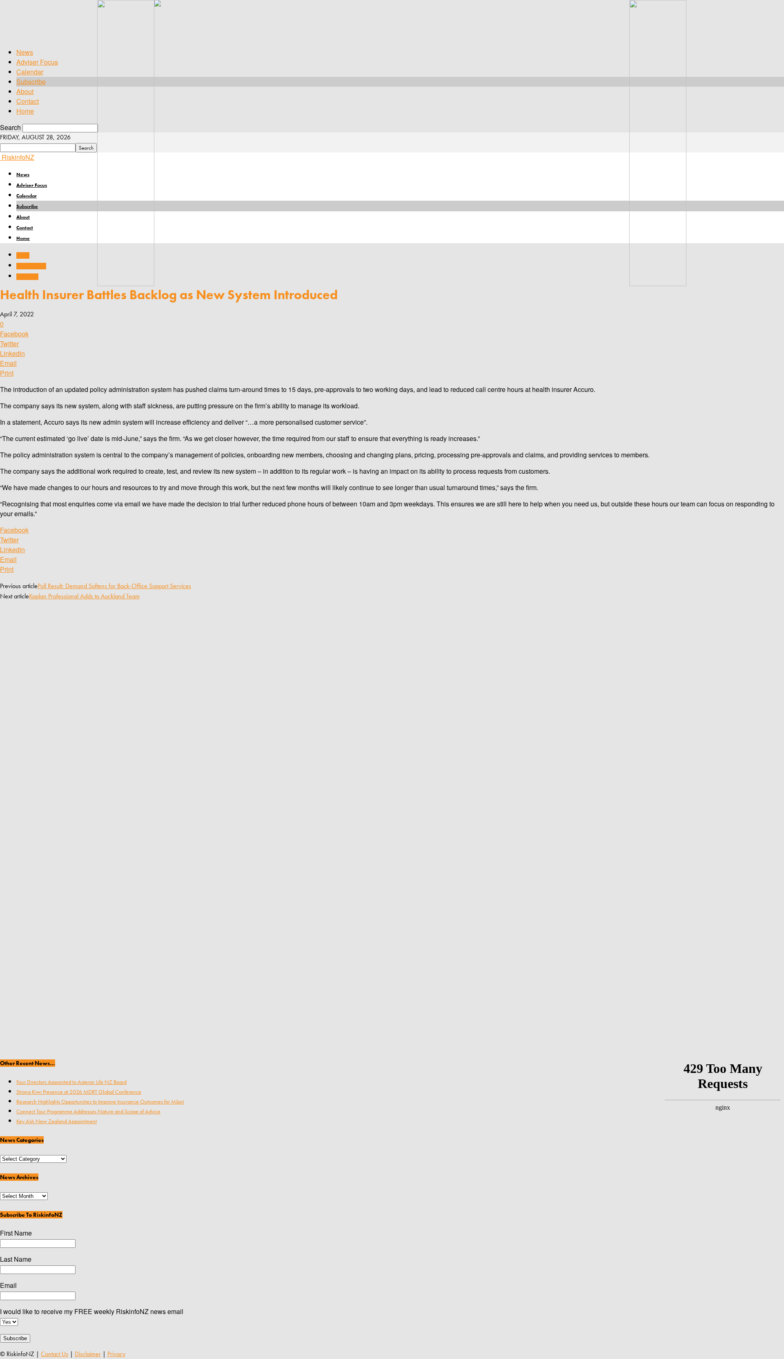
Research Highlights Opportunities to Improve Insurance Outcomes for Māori (100, 1101)
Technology (27, 276)
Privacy (116, 1354)
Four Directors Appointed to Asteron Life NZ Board (71, 1082)
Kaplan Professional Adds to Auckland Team (84, 596)
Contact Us (54, 1354)
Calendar (29, 71)
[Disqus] (392, 713)
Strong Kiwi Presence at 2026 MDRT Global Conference (78, 1091)
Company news (31, 266)
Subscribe (31, 81)
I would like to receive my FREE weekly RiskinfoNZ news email (91, 1311)
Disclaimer (88, 1354)
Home (25, 111)
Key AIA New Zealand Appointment (56, 1121)
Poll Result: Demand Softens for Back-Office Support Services (114, 586)
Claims (22, 255)
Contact (27, 101)
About (24, 91)
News (24, 52)
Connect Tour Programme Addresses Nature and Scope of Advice (88, 1111)
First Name (16, 1233)
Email (8, 1285)
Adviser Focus (37, 62)
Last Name (15, 1259)
